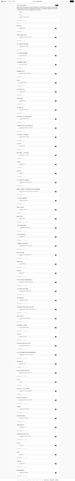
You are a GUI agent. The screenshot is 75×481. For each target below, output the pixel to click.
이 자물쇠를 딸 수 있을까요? (22, 62)
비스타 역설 (19, 143)
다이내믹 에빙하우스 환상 (21, 225)
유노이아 (18, 379)
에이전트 (12, 1)
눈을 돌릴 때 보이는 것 (21, 71)
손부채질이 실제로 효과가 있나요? (23, 433)
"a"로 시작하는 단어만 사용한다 (22, 288)
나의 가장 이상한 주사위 (21, 234)
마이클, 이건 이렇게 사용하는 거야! (23, 370)
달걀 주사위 (19, 170)
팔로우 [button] (57, 5)
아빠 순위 (18, 161)
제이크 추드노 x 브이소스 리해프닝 (23, 388)
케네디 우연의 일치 (20, 297)
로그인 (72, 1)
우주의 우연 (19, 334)
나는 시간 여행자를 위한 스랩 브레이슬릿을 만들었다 (26, 352)
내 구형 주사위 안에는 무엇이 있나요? (24, 343)
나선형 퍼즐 (19, 461)
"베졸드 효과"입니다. (20, 424)
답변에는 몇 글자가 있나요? (22, 34)
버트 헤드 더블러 (20, 98)
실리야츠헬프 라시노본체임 (22, 325)
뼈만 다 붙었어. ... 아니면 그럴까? (23, 152)
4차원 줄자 (19, 406)
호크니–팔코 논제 (20, 107)
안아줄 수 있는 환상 (20, 207)
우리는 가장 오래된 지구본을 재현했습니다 (24, 279)
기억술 (18, 452)
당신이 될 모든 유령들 (21, 415)
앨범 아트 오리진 (20, 216)
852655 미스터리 (20, 261)
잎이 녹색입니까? (20, 361)
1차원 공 (18, 80)
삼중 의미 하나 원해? (20, 252)
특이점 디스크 (19, 25)
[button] (37, 28)
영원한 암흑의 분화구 (20, 470)
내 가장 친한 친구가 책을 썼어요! (23, 134)
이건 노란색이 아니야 (20, 89)
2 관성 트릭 (19, 270)
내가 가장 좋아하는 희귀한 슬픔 (22, 43)
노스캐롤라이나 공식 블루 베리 (22, 243)
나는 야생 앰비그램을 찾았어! (22, 198)
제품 (9, 1)
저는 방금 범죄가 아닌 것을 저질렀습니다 (24, 116)
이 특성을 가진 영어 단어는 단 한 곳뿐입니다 (25, 125)
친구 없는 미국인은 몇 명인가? (22, 397)
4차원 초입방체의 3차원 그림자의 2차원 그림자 (25, 306)
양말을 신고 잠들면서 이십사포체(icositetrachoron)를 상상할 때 (28, 189)
